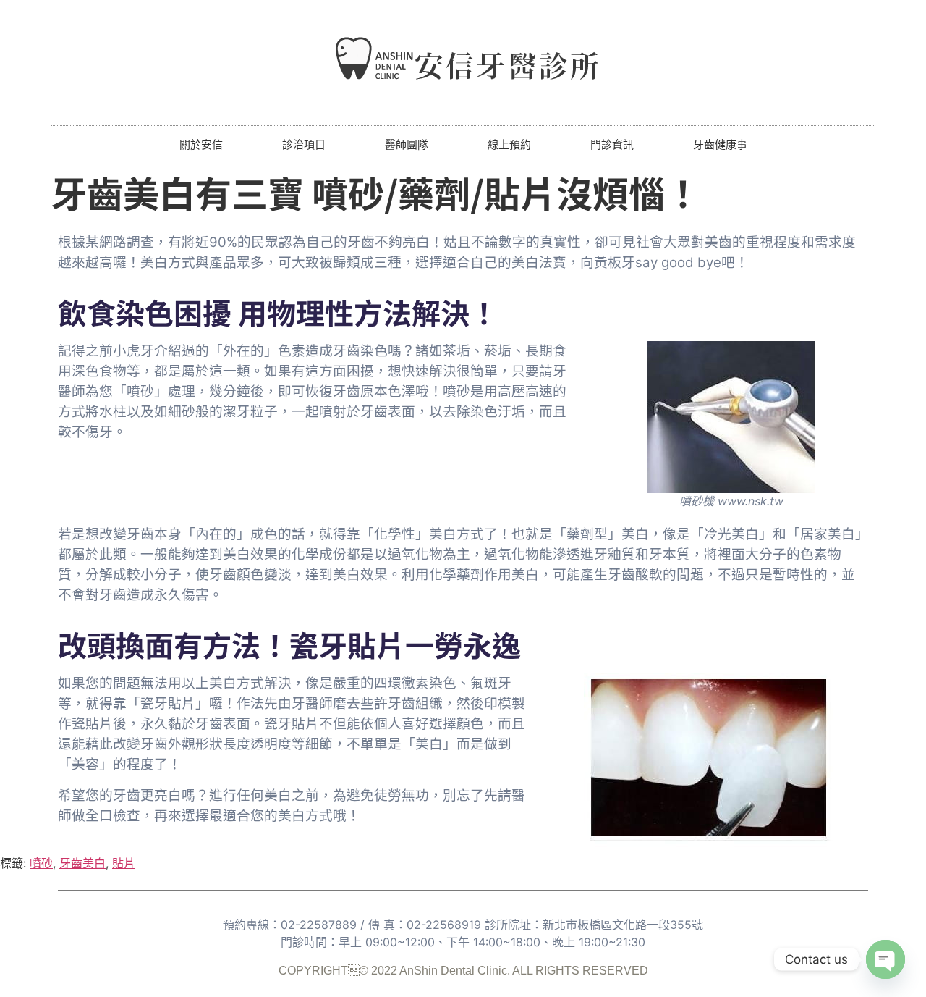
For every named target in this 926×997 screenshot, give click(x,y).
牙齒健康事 (720, 144)
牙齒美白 (82, 863)
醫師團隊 (406, 144)
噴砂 (41, 863)
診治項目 (304, 144)
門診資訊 (612, 144)
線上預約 (509, 144)
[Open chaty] (885, 959)
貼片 (123, 863)
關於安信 (201, 144)
